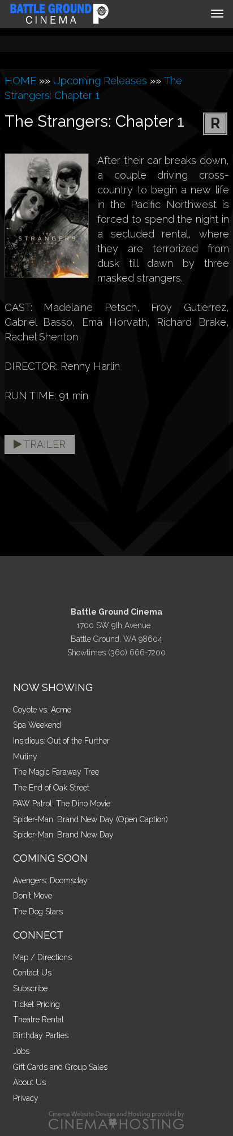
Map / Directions (42, 957)
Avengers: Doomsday (50, 880)
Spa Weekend (37, 724)
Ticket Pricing (36, 1004)
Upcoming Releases (100, 81)
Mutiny (25, 756)
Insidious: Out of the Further (61, 740)
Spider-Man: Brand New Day (63, 834)
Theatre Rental (38, 1019)
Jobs (21, 1051)
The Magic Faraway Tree (56, 771)
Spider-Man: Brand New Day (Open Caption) (90, 819)
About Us (29, 1082)
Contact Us (32, 972)
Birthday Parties (40, 1035)
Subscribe (30, 988)
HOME (20, 81)
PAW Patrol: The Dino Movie (61, 803)
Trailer (43, 444)
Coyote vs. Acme (42, 709)
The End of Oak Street (51, 787)
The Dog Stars (38, 911)
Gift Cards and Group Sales (60, 1067)
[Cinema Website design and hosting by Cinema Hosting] (116, 1119)
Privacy (25, 1098)
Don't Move (32, 895)
